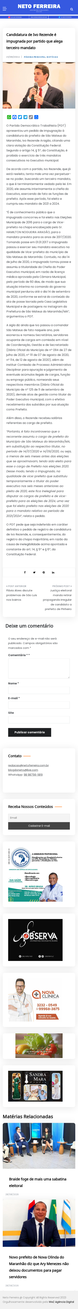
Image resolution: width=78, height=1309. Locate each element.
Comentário (18, 655)
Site (11, 713)
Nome (13, 683)
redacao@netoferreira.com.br (28, 765)
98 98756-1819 (33, 775)
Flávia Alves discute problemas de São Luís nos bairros (21, 595)
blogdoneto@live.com (23, 770)
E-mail (14, 698)
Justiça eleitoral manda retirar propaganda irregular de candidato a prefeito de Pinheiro (57, 599)
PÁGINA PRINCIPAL (35, 57)
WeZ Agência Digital (61, 1302)
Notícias (52, 57)
